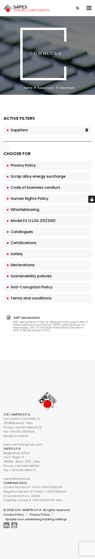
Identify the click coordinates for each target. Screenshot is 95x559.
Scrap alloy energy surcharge (37, 176)
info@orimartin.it (15, 436)
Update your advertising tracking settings (36, 519)
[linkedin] (6, 525)
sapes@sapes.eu (16, 478)
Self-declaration (50, 323)
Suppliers (18, 130)
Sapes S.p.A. (46, 88)
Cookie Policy (13, 514)
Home (28, 88)
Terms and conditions (30, 298)
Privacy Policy (22, 165)
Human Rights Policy (28, 198)
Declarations (22, 265)
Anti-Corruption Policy (30, 287)
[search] (77, 8)
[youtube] (14, 525)
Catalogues (21, 231)
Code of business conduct (34, 187)
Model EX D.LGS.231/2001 (32, 220)
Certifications (22, 242)
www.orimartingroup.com (22, 444)
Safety (16, 254)
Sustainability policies (30, 276)
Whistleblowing (24, 209)
